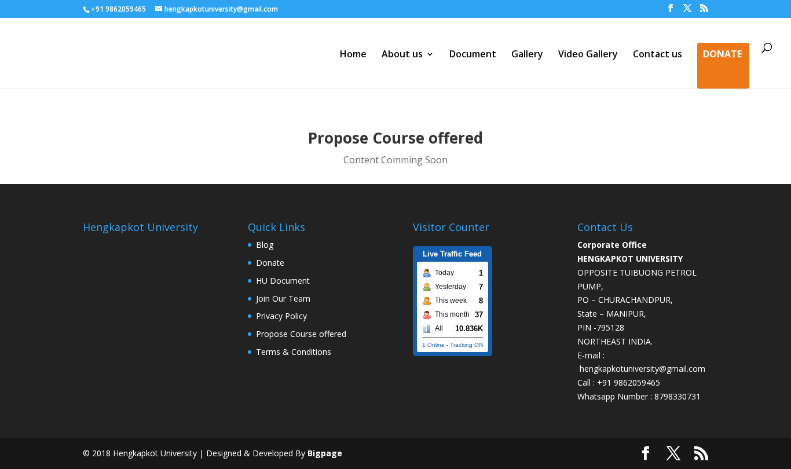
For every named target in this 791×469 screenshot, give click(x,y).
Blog (264, 244)
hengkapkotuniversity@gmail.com (642, 368)
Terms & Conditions (293, 351)
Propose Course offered (301, 333)
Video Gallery (588, 55)
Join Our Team (283, 298)
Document (472, 55)
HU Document (283, 280)
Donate (722, 55)
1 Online (433, 345)
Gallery (527, 55)
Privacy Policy (281, 315)
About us (402, 55)
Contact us (657, 55)
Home (353, 55)
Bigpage (324, 453)
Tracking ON (466, 345)
